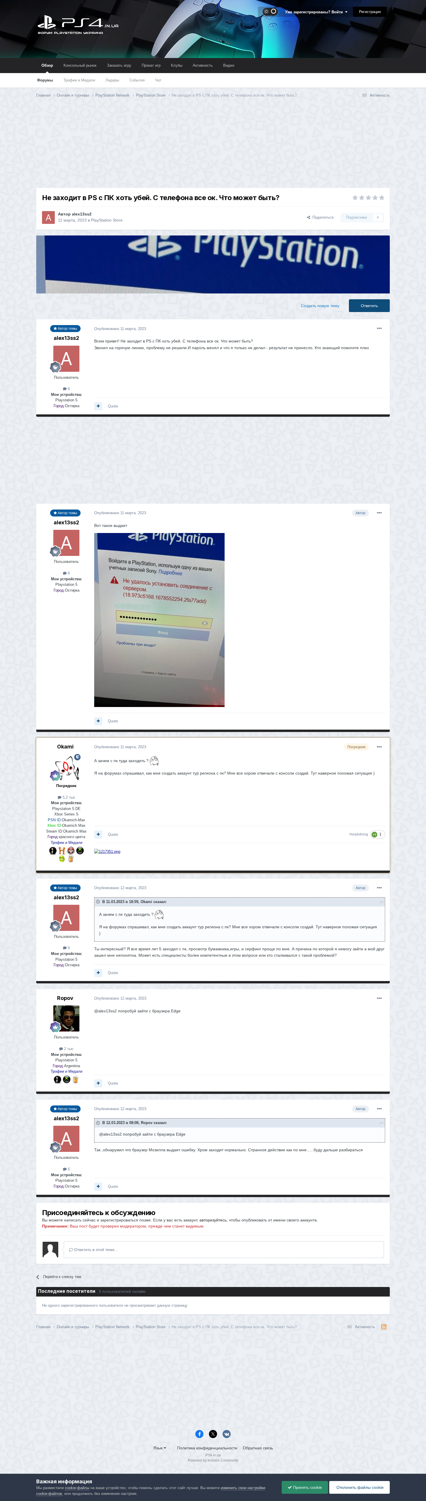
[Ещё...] (379, 328)
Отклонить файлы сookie (359, 1487)
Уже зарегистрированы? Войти (315, 12)
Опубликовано (120, 329)
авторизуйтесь (213, 1220)
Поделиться (322, 217)
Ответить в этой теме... (95, 1249)
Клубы (176, 65)
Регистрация (370, 12)
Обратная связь (258, 1448)
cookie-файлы (77, 1488)
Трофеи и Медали (79, 80)
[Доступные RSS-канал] (384, 1327)
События (137, 80)
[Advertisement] (213, 147)
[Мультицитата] (98, 406)
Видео (228, 65)
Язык (158, 1448)
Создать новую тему (320, 305)
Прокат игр (151, 65)
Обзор (47, 65)
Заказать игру (119, 65)
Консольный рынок (80, 65)
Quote (113, 406)
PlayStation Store (107, 220)
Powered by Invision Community (213, 1460)
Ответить (369, 305)
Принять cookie (307, 1487)
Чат (158, 80)
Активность (203, 65)
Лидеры (112, 80)
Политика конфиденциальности (207, 1448)
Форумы (45, 80)
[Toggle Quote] (98, 901)
